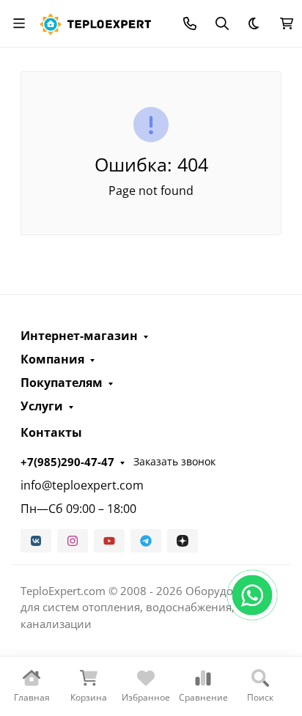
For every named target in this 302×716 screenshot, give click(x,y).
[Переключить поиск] (222, 23)
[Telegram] (145, 541)
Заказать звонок (174, 461)
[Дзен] (182, 541)
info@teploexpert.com (82, 485)
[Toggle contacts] (190, 23)
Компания (52, 359)
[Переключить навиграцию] (19, 23)
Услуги (42, 406)
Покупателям (62, 382)
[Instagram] (72, 541)
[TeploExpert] (98, 21)
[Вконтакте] (36, 541)
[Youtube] (109, 541)
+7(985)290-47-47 (67, 461)
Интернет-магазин (79, 336)
